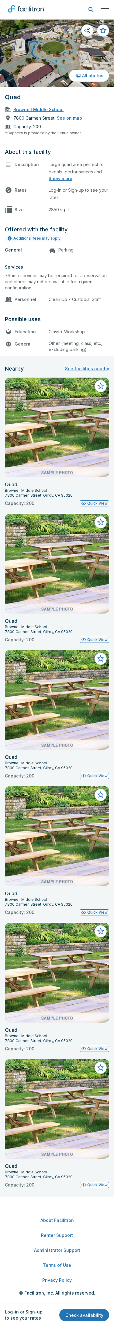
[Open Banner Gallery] (57, 53)
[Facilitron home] (26, 14)
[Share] (87, 30)
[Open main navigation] (105, 9)
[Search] (91, 10)
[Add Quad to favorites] (103, 30)
